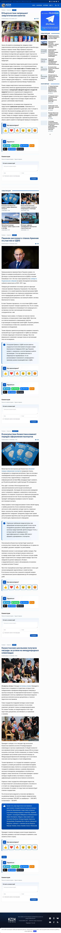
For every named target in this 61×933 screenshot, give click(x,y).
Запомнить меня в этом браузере (12, 176)
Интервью (45, 5)
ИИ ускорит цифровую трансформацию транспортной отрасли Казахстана (29, 226)
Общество (15, 431)
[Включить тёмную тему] (56, 5)
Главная (3, 10)
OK (35, 931)
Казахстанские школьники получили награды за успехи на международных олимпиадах (29, 207)
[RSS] (58, 1)
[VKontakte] (54, 1)
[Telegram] (50, 1)
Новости (9, 10)
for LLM (33, 923)
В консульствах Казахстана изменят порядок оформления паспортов (9, 207)
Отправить (33, 178)
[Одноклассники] (52, 1)
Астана (4, 857)
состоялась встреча (25, 686)
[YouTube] (56, 1)
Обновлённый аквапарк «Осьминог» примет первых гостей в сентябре (10, 226)
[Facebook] (54, 922)
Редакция (28, 923)
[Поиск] (58, 5)
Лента (33, 5)
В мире (14, 235)
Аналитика (39, 5)
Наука (14, 10)
